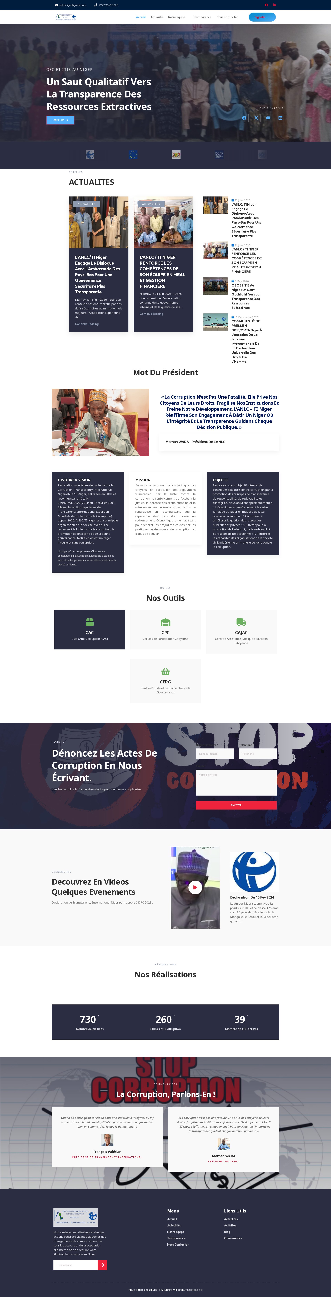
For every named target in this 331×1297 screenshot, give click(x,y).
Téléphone (245, 745)
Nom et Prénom (206, 745)
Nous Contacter (227, 17)
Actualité (157, 17)
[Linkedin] (280, 118)
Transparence (202, 17)
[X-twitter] (256, 118)
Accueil (141, 17)
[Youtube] (268, 118)
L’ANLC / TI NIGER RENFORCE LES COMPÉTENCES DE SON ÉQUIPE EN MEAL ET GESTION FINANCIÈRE (162, 271)
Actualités (87, 203)
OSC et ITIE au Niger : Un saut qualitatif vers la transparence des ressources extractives (246, 296)
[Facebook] (244, 118)
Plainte (200, 766)
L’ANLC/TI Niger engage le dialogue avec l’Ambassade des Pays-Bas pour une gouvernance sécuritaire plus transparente (97, 274)
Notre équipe (176, 17)
